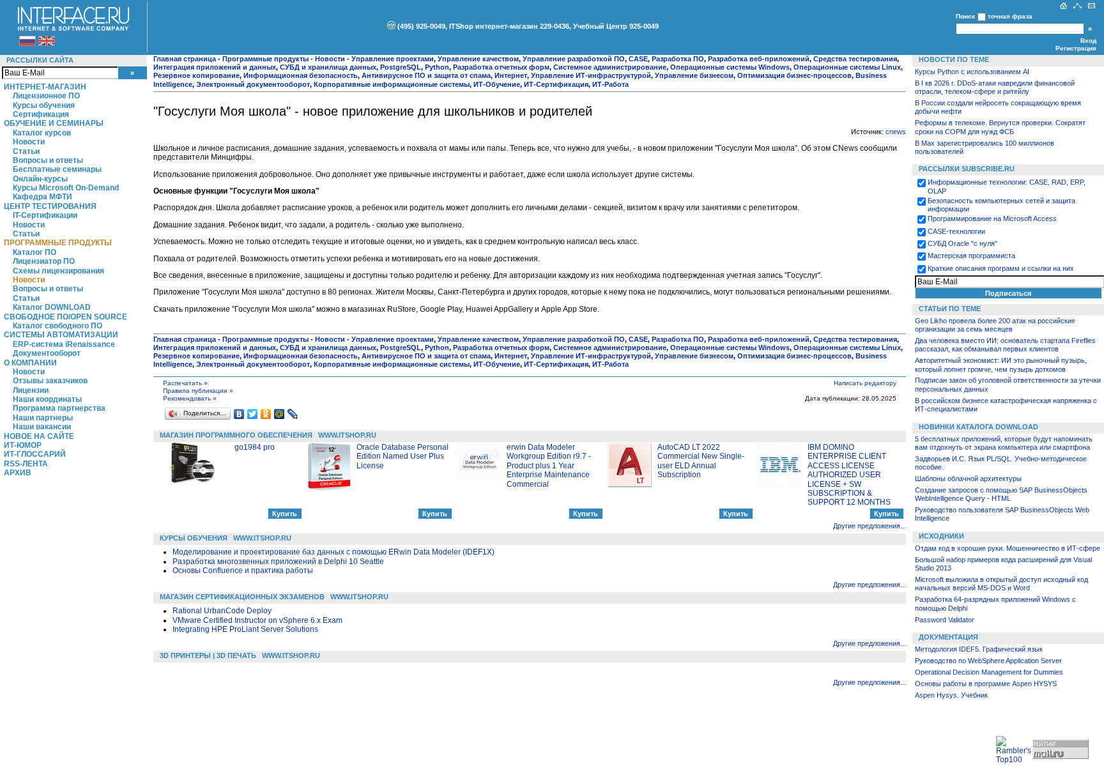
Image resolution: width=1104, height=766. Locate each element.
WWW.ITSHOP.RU (347, 435)
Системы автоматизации (61, 334)
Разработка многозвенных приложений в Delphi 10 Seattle (278, 561)
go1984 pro (254, 447)
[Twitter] (252, 414)
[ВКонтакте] (239, 414)
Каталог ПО (34, 252)
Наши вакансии (42, 426)
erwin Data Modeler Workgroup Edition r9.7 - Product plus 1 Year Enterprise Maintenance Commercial (549, 466)
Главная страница (184, 59)
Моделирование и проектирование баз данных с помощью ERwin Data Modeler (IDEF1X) (333, 552)
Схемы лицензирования (58, 270)
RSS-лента (26, 463)
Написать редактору (865, 383)
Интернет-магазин (45, 86)
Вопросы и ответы (48, 160)
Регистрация (1075, 48)
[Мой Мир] (279, 414)
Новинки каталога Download (978, 427)
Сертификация (41, 114)
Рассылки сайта (39, 60)
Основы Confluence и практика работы (242, 570)
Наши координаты (47, 399)
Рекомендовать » (190, 398)
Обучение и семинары (53, 123)
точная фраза (1010, 16)
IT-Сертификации (45, 215)
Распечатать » (185, 383)
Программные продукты (58, 242)
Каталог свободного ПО (57, 325)
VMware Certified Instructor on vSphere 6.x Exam (257, 620)
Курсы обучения (44, 105)
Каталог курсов (42, 132)
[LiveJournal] (293, 414)
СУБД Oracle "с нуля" (962, 243)
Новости (29, 141)
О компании (30, 362)
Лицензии (31, 390)
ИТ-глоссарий (35, 454)
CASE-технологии (956, 231)
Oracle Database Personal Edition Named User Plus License (402, 456)
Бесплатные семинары (57, 169)
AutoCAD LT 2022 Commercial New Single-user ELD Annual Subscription (700, 461)
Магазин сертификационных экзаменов (242, 597)
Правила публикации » (198, 390)
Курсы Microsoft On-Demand (66, 187)
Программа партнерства (59, 408)
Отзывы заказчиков (50, 380)
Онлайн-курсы (40, 178)
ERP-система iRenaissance (64, 344)
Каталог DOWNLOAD (52, 307)
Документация (948, 637)
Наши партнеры (43, 417)
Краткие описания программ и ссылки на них (1001, 268)
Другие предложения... (869, 526)
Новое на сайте (39, 436)
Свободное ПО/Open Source (65, 316)
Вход (1088, 40)
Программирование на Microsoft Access (992, 218)
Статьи (26, 151)
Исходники (941, 536)
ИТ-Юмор (23, 445)
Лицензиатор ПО (44, 261)
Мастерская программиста (971, 255)
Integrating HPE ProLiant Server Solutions (245, 629)
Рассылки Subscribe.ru (967, 168)
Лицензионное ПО (46, 95)
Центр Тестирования (50, 206)
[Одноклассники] (266, 414)
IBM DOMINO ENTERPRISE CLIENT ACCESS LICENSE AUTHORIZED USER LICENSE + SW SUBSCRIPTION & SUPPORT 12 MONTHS (849, 475)
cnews (895, 131)
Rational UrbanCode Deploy (222, 610)
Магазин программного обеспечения (236, 435)
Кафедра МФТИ (42, 196)
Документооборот (46, 353)
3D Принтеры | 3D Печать (208, 655)
